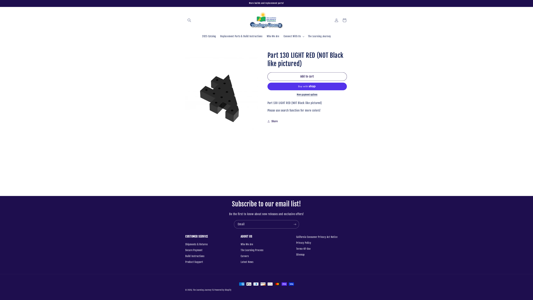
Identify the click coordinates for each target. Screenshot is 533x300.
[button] (189, 20)
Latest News (247, 262)
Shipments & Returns (196, 244)
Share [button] (274, 121)
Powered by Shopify (222, 290)
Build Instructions (194, 256)
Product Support (194, 262)
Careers (245, 256)
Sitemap (300, 254)
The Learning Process (252, 250)
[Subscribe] (295, 224)
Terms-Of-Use (303, 248)
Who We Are (247, 244)
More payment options (307, 94)
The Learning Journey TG (203, 290)
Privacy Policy (303, 242)
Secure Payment (194, 250)
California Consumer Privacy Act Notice (317, 237)
